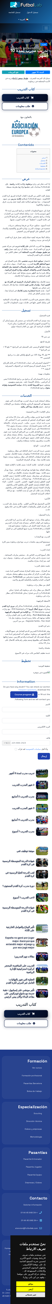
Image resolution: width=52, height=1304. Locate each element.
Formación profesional (32, 1075)
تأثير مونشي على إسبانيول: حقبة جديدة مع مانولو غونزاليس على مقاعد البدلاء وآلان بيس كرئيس (18, 993)
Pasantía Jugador (34, 1167)
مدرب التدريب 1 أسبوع (23, 831)
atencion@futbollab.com (26, 1228)
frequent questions (27, 690)
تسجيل (43, 160)
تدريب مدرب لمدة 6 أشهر (21, 773)
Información (40, 169)
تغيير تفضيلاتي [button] (30, 1295)
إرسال (44, 756)
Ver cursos (37, 1068)
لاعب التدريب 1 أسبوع (23, 897)
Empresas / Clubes (33, 1182)
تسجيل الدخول (32, 12)
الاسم (48, 704)
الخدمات (42, 163)
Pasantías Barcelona (33, 1083)
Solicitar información (32, 1205)
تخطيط (43, 166)
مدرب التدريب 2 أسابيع (23, 796)
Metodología (36, 1137)
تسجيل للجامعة (14, 12)
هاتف (48, 738)
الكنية (48, 715)
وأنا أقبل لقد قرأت (33, 749)
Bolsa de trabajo (34, 1091)
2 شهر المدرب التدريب (23, 784)
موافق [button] (30, 1284)
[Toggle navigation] (46, 28)
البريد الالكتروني (43, 727)
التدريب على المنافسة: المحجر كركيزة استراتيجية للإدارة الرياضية (19, 969)
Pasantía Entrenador (32, 1159)
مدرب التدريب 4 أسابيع (23, 819)
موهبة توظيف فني (25, 850)
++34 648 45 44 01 (29, 1212)
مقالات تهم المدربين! (24, 956)
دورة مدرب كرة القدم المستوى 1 (18, 885)
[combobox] (6, 743)
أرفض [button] (30, 1289)
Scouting (38, 1113)
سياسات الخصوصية (33, 749)
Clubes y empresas (33, 1129)
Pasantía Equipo (34, 1175)
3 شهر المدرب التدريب (23, 808)
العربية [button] (22, 19)
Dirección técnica (34, 1121)
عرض (44, 158)
